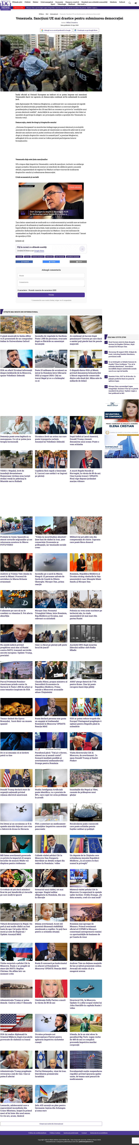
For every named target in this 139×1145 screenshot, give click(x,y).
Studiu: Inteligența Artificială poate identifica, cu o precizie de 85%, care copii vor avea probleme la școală (51, 793)
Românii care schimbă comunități (94, 2)
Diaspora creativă (72, 2)
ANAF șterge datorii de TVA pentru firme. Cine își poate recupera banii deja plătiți (83, 684)
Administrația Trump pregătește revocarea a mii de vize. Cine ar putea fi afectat (15, 1074)
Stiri (47, 14)
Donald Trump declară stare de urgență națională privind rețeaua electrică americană (15, 792)
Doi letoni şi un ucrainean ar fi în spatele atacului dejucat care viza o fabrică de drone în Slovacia (16, 826)
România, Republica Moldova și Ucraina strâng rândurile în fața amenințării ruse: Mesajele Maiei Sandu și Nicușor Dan (85, 577)
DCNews (5, 5)
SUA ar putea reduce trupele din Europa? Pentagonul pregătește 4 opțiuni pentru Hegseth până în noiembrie (85, 722)
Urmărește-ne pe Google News (87, 30)
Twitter (52, 261)
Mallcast (71, 4)
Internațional (54, 14)
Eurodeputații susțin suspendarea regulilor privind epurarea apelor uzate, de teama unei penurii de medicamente (86, 1075)
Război (35, 2)
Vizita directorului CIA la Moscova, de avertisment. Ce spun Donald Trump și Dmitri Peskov (84, 756)
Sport (53, 4)
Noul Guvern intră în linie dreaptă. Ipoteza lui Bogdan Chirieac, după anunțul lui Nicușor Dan (122, 344)
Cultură (122, 2)
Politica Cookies (55, 1133)
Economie (59, 2)
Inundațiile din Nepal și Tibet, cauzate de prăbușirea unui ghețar (84, 792)
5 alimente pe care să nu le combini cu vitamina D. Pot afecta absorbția (16, 613)
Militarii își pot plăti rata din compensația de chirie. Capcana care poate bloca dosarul (85, 539)
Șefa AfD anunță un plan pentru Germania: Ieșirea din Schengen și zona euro (50, 1108)
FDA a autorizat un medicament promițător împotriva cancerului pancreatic (50, 826)
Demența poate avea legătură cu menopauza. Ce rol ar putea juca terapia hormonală (15, 439)
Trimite (51, 295)
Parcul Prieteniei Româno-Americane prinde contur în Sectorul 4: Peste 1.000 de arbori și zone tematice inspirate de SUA (16, 685)
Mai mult (82, 4)
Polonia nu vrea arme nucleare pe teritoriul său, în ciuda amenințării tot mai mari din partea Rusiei (86, 614)
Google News (39, 251)
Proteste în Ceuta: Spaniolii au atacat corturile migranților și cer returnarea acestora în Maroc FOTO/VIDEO (16, 541)
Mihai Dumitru (72, 22)
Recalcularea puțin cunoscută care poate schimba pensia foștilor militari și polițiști (84, 826)
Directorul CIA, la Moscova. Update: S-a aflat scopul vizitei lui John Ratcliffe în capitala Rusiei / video (86, 1004)
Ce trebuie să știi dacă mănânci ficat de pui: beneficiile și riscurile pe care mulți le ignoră (16, 892)
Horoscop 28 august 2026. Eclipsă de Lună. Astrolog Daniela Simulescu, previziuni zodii (123, 354)
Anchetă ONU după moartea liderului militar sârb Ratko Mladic (83, 647)
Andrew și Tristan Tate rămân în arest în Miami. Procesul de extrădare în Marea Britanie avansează (16, 577)
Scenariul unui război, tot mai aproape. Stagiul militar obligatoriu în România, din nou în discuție (50, 893)
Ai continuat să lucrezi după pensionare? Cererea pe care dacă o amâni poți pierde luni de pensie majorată (86, 340)
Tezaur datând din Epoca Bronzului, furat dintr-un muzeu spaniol (16, 721)
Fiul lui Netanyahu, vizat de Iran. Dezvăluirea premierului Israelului (50, 1074)
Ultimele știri (17, 2)
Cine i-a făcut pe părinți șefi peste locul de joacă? (51, 646)
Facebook (26, 261)
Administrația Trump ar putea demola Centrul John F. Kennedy (16, 1001)
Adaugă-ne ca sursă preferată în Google (57, 30)
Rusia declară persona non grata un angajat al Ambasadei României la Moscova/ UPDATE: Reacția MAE (50, 722)
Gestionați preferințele (71, 1133)
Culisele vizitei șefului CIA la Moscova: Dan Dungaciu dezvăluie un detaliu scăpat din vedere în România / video (50, 859)
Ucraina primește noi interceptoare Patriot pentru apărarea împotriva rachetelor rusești (49, 1038)
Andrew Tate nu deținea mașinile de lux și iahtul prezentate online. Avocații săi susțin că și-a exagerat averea (86, 967)
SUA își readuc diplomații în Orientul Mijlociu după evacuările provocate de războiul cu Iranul (16, 1037)
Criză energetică (47, 2)
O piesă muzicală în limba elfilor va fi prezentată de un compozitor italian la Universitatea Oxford (16, 339)
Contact (84, 1133)
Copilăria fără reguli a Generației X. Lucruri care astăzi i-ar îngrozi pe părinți (51, 473)
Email (80, 261)
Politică (27, 2)
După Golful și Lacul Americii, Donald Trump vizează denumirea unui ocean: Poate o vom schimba (84, 440)
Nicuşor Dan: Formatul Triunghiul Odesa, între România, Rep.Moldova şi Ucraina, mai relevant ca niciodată (51, 614)
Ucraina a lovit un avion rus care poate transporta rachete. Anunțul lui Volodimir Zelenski (50, 439)
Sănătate (113, 2)
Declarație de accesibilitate (99, 1133)
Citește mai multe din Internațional (51, 1124)
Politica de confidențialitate (37, 1133)
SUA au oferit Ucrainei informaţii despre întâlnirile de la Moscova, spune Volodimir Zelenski (16, 373)
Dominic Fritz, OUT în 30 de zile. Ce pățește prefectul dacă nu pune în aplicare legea (53, 8)
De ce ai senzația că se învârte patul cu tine (14, 754)
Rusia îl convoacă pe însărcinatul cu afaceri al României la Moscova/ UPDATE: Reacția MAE (51, 966)
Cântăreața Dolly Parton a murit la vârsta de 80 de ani (50, 1001)
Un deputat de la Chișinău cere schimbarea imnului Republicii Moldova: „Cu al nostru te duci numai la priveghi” (84, 859)
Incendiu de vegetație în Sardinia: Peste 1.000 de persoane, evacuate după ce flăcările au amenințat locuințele (51, 340)
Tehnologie (61, 4)
